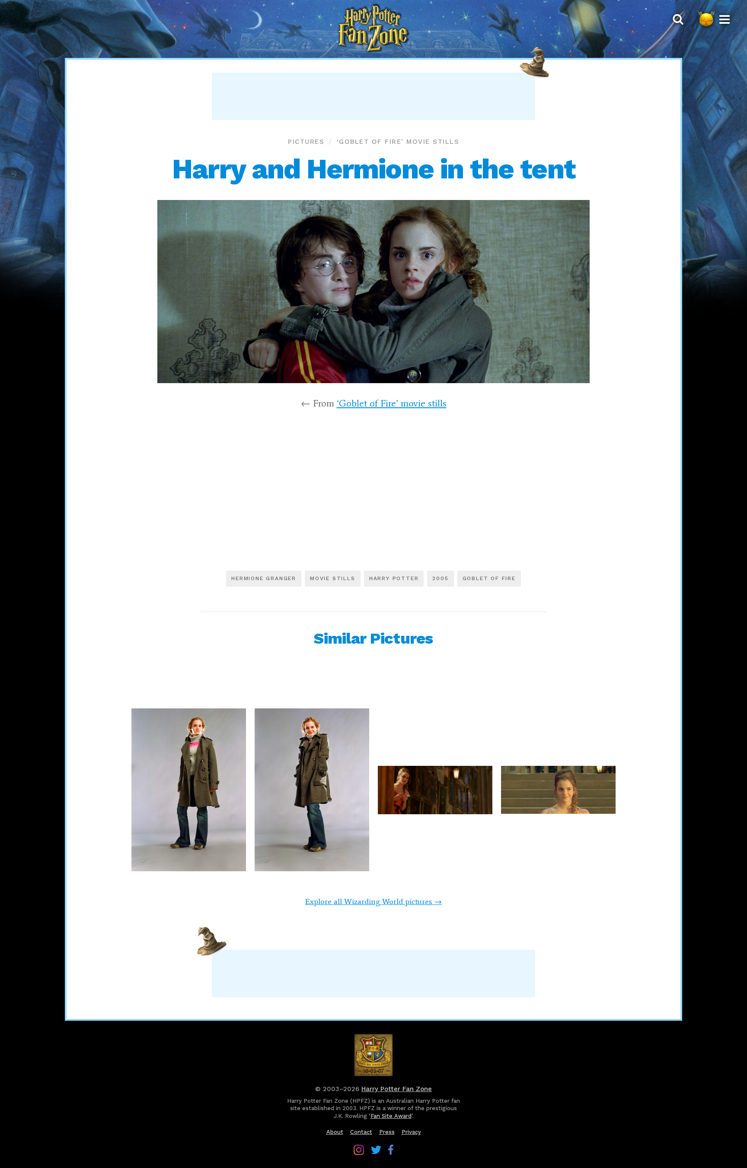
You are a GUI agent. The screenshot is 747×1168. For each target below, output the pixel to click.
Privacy (411, 1132)
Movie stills (332, 578)
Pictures (306, 142)
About (334, 1132)
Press (387, 1132)
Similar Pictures (373, 638)
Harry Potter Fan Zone (396, 1089)
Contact (361, 1132)
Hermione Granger (263, 578)
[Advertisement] (373, 96)
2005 (440, 578)
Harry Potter (394, 578)
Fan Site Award (391, 1116)
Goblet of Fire (489, 578)
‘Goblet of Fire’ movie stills (398, 142)
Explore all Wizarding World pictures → (373, 901)
